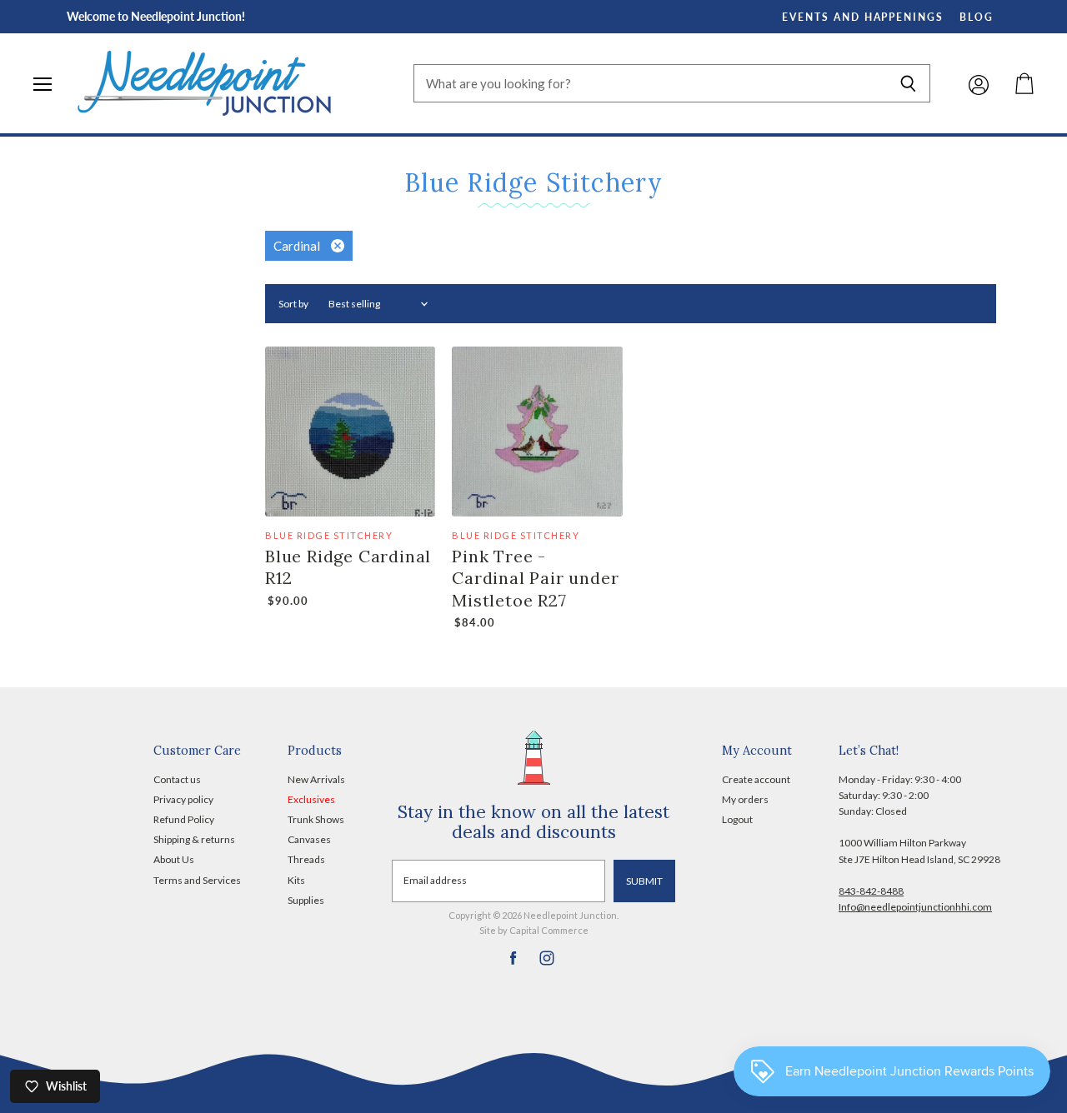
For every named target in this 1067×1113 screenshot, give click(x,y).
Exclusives (311, 799)
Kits (296, 880)
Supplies (306, 900)
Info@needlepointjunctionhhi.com (915, 907)
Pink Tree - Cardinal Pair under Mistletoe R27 (535, 578)
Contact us (177, 779)
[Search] (908, 83)
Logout (737, 819)
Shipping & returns (194, 839)
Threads (306, 859)
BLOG (976, 17)
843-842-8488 (871, 891)
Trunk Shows (316, 819)
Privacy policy (183, 799)
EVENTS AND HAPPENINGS (863, 17)
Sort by (293, 304)
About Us (173, 859)
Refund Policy (183, 819)
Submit (644, 881)
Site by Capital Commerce (534, 930)
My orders (745, 799)
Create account (756, 779)
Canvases (309, 839)
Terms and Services (197, 880)
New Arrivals (316, 779)
